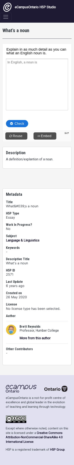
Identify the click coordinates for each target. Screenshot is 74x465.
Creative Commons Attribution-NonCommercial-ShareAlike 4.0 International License (34, 437)
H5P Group (57, 449)
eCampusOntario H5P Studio (35, 7)
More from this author (35, 338)
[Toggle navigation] (6, 17)
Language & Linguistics (22, 240)
